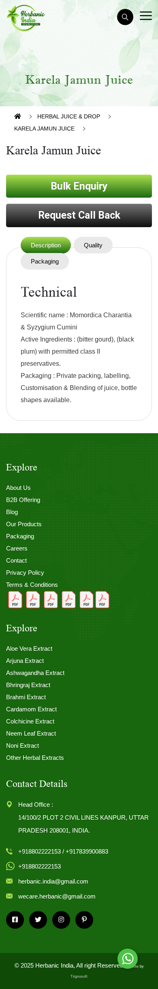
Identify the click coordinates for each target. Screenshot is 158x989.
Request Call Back (79, 215)
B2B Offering (23, 499)
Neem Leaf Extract (31, 733)
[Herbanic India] (26, 17)
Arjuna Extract (25, 660)
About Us (18, 487)
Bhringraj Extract (28, 684)
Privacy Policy (25, 572)
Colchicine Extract (30, 721)
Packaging (45, 261)
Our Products (24, 524)
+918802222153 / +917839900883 (63, 851)
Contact (16, 560)
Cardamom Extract (31, 709)
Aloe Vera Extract (29, 648)
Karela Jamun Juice (44, 128)
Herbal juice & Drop (68, 116)
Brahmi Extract (26, 697)
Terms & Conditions (32, 584)
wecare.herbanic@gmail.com (57, 896)
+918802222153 (39, 866)
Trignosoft (79, 976)
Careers (17, 548)
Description (46, 245)
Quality (93, 245)
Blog (12, 511)
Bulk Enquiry (79, 186)
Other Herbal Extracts (35, 757)
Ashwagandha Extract (35, 672)
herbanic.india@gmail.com (53, 881)
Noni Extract (22, 745)
